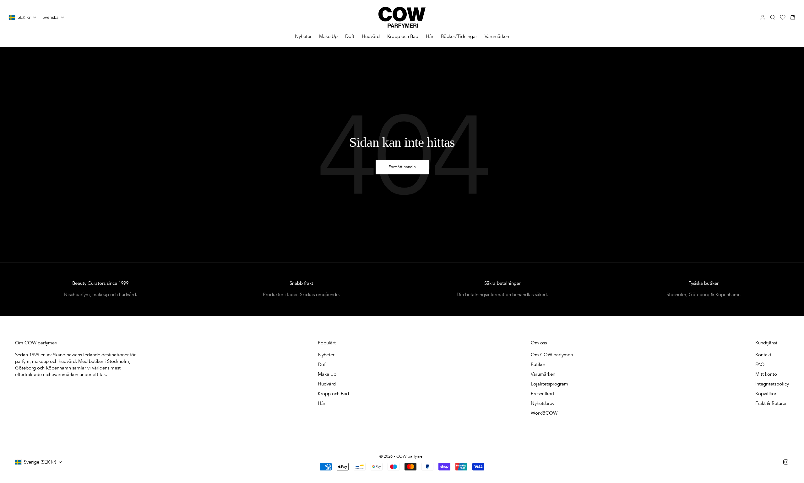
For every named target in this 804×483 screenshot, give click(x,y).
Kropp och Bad (402, 36)
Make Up (328, 36)
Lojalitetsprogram (549, 384)
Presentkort (542, 393)
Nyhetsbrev (542, 403)
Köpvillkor (765, 393)
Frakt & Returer (771, 403)
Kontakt (763, 355)
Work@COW (544, 413)
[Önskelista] (782, 17)
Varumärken (497, 36)
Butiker (538, 364)
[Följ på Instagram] (786, 462)
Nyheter (303, 36)
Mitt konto (766, 374)
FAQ (760, 364)
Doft (349, 36)
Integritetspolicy (772, 384)
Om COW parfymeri (552, 355)
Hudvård (371, 36)
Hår (429, 36)
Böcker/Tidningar (459, 36)
